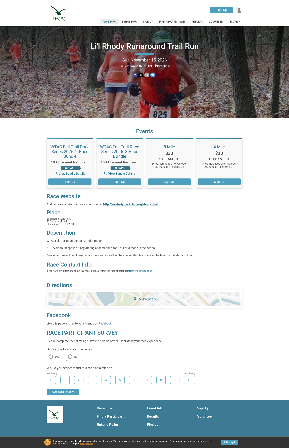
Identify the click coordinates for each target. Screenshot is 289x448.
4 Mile (219, 146)
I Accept (229, 442)
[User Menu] (239, 10)
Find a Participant (172, 21)
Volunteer (216, 21)
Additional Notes (62, 391)
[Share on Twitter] (140, 75)
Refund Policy (108, 425)
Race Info (109, 21)
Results (197, 21)
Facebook (105, 323)
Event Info (129, 21)
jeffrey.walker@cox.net (139, 271)
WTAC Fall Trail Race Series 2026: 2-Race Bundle (69, 151)
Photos (152, 425)
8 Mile (169, 146)
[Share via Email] (146, 75)
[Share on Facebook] (135, 75)
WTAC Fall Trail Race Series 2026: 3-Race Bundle (119, 151)
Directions (164, 66)
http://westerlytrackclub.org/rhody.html (130, 204)
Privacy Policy (86, 443)
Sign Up (221, 10)
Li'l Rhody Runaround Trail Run (144, 46)
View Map (147, 299)
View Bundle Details (72, 173)
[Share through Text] (152, 75)
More (234, 21)
